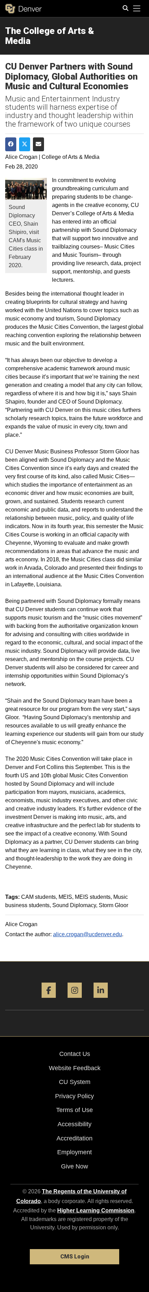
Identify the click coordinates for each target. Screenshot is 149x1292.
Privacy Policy (74, 1096)
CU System (74, 1081)
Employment (74, 1152)
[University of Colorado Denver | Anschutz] (23, 8)
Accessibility (74, 1124)
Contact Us (74, 1053)
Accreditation (74, 1138)
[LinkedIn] (100, 1000)
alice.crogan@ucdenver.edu (87, 934)
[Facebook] (48, 1000)
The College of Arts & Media (49, 36)
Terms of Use (74, 1109)
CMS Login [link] (74, 1256)
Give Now (74, 1166)
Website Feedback (74, 1068)
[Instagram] (74, 1000)
